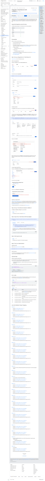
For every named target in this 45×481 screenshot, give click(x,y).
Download (9, 4)
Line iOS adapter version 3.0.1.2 (19, 309)
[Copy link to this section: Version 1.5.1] (15, 389)
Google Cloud (34, 471)
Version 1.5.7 (13, 354)
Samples (12, 4)
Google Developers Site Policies (25, 459)
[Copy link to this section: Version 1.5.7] (15, 354)
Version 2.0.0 (13, 330)
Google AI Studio (35, 469)
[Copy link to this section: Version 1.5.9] (15, 342)
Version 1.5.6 (13, 360)
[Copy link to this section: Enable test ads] (17, 245)
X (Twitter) (23, 470)
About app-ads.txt (27, 205)
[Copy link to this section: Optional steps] (18, 256)
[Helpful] (35, 8)
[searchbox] (5, 6)
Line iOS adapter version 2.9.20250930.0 (20, 345)
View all (34, 473)
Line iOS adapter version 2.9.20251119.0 (20, 339)
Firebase (25, 476)
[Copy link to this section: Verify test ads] (17, 251)
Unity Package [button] (22, 222)
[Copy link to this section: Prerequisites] (17, 39)
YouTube (23, 471)
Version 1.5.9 (13, 342)
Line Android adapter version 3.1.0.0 (20, 314)
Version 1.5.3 (13, 376)
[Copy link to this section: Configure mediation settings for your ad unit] (27, 209)
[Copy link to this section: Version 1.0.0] (15, 446)
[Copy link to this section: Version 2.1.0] (15, 312)
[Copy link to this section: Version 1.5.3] (15, 376)
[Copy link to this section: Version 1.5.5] (15, 366)
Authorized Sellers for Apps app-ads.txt (16, 201)
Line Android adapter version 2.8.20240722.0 (21, 414)
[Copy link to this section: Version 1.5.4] (15, 370)
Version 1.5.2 (13, 383)
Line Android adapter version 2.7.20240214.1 (21, 432)
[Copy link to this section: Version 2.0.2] (15, 318)
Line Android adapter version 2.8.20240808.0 (21, 408)
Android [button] (13, 92)
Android (24, 213)
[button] (4, 17)
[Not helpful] (36, 8)
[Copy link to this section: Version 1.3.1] (15, 407)
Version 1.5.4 (13, 370)
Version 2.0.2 (13, 318)
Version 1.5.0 (13, 395)
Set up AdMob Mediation (16, 54)
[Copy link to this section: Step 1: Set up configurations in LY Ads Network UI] (31, 57)
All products (39, 476)
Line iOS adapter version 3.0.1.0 (19, 315)
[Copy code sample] (36, 231)
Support (16, 4)
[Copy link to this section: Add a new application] (19, 61)
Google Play (34, 472)
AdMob (5, 0)
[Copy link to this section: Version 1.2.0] (15, 419)
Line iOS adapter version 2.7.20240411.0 (20, 427)
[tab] (13, 92)
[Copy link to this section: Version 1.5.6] (15, 360)
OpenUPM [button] (18, 222)
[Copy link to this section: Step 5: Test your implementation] (25, 243)
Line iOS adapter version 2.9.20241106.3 (20, 380)
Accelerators (11, 469)
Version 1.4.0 (13, 401)
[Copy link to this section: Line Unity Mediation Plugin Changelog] (27, 305)
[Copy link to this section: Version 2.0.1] (15, 324)
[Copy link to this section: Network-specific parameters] (22, 258)
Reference (5, 4)
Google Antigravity (35, 470)
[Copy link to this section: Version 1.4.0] (15, 401)
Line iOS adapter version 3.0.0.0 (19, 333)
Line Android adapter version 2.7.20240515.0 (21, 420)
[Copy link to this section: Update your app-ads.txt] (20, 199)
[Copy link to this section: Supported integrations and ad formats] (27, 24)
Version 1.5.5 (13, 366)
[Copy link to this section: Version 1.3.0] (15, 413)
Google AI (35, 476)
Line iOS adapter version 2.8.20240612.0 (20, 421)
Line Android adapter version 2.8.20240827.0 (21, 402)
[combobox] (32, 0)
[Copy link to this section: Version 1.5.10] (16, 336)
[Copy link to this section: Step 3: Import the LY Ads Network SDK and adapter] (32, 216)
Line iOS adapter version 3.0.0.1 (19, 327)
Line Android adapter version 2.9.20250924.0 (21, 355)
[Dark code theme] (35, 231)
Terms (11, 479)
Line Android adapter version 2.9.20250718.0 (21, 361)
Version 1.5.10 (13, 336)
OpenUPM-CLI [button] (14, 222)
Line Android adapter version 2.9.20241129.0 (21, 396)
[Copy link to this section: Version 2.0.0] (15, 330)
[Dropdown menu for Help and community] (23, 1)
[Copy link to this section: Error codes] (17, 275)
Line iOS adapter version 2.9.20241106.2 (20, 386)
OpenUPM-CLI (17, 228)
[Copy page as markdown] (19, 11)
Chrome (22, 476)
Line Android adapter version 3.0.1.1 (20, 320)
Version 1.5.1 (13, 389)
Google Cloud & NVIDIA (12, 470)
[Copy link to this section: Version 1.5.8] (15, 348)
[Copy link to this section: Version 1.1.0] (15, 436)
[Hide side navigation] (8, 479)
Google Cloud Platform (30, 476)
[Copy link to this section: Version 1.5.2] (15, 383)
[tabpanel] (24, 99)
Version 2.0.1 (13, 324)
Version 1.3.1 (13, 407)
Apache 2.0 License (16, 459)
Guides (2, 4)
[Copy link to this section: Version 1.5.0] (15, 395)
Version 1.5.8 (13, 348)
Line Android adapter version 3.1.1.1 (20, 308)
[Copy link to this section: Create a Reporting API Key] (21, 167)
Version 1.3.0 (13, 413)
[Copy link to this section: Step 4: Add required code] (22, 236)
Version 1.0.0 (13, 446)
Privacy (13, 479)
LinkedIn (23, 469)
